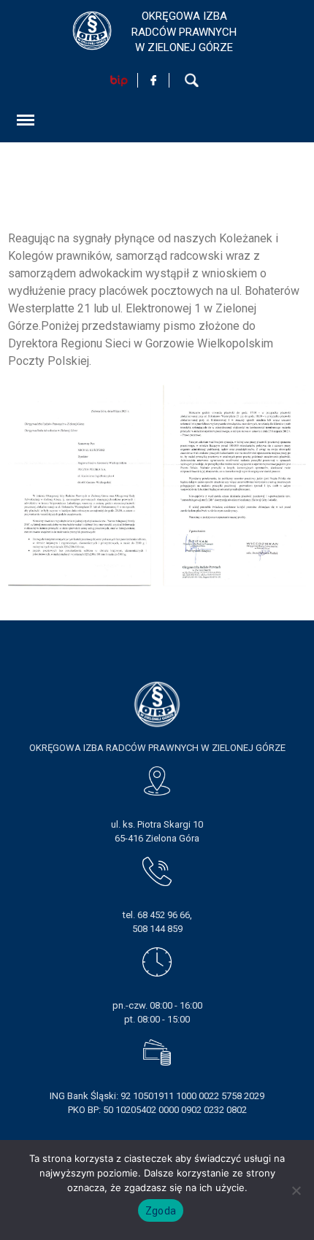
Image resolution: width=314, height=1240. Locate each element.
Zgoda (160, 1211)
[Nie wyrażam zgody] (295, 1190)
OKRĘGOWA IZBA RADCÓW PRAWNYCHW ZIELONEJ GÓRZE (184, 31)
